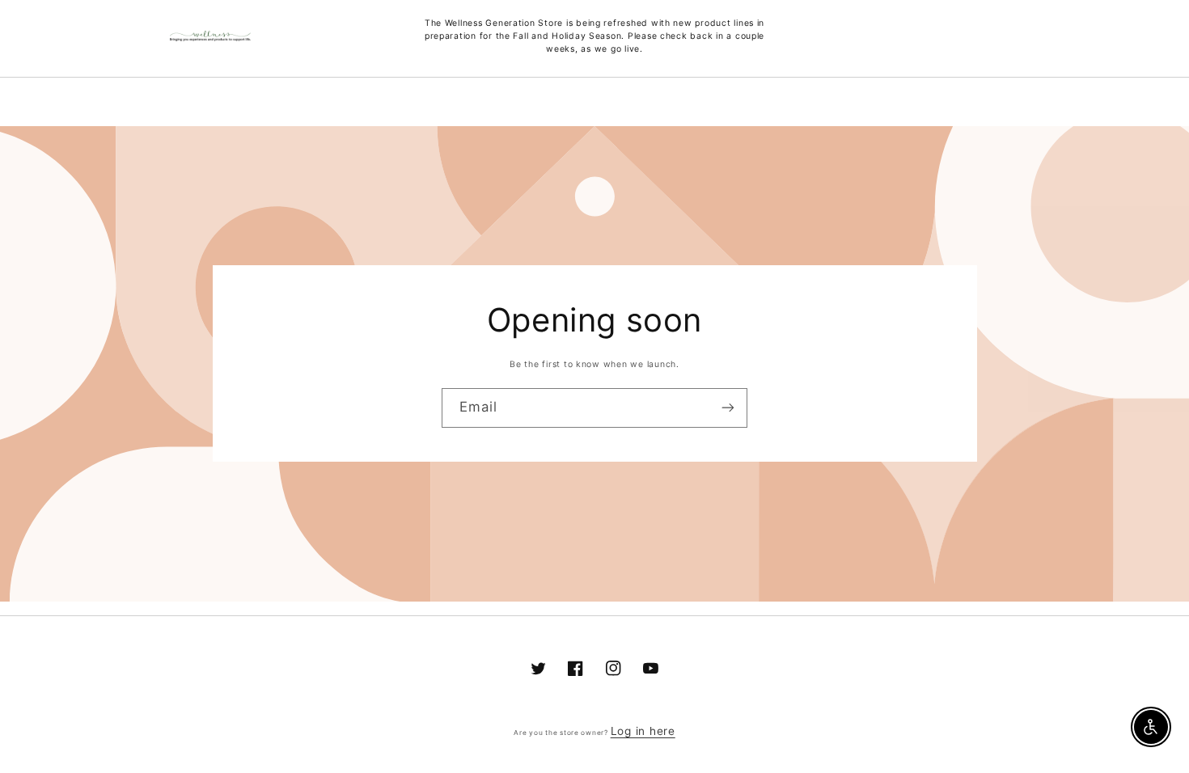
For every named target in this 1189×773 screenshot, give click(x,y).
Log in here (643, 730)
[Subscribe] (728, 408)
